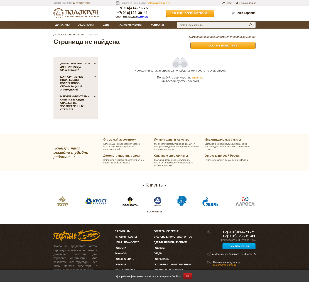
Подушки (159, 248)
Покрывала (161, 259)
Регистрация (247, 3)
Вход (229, 3)
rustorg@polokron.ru (158, 2)
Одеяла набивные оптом (170, 242)
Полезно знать (124, 259)
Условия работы (130, 24)
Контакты (143, 17)
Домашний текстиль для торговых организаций (75, 66)
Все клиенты (154, 212)
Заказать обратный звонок (190, 13)
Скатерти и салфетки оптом (172, 264)
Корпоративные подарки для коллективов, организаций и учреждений (71, 83)
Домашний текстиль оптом (69, 34)
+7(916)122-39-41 (132, 13)
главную (197, 77)
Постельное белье (166, 231)
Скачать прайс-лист (223, 45)
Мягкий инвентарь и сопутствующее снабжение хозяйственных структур (74, 103)
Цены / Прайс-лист (127, 242)
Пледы (158, 253)
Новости (120, 248)
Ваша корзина (246, 12)
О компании (86, 24)
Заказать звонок (239, 246)
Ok (187, 276)
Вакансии (121, 253)
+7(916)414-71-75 (132, 8)
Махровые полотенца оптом (173, 237)
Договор (120, 264)
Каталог (65, 24)
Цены (106, 24)
